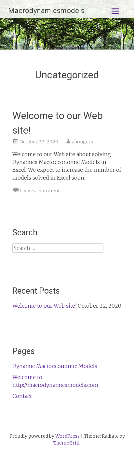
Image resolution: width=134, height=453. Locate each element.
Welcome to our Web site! (44, 305)
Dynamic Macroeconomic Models (54, 366)
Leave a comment (40, 191)
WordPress (67, 436)
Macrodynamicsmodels (46, 11)
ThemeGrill (66, 443)
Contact (22, 396)
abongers (82, 142)
